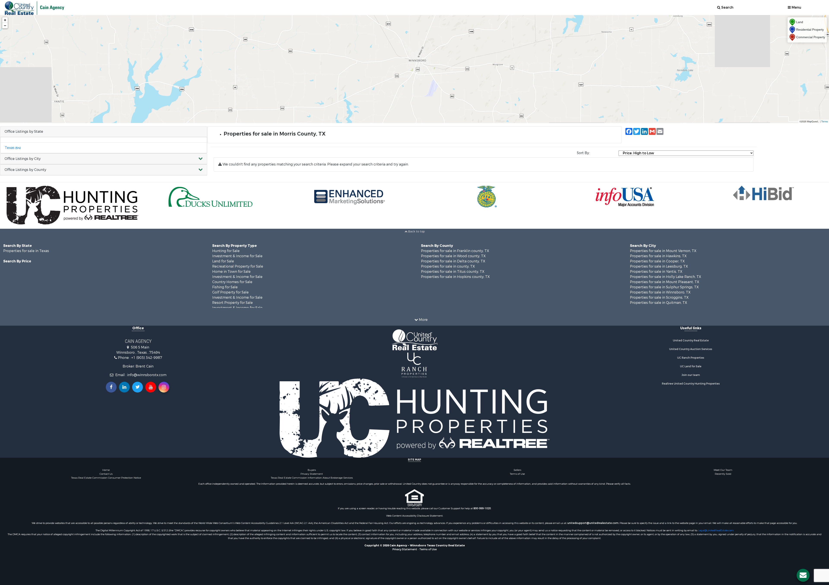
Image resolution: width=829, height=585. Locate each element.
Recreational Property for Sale (237, 266)
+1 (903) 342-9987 (146, 357)
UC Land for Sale (690, 366)
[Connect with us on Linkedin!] (124, 387)
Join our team (691, 375)
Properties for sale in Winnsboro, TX (660, 292)
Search (726, 7)
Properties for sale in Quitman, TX (658, 302)
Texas (13, 147)
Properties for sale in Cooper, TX (657, 261)
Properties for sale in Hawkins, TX (658, 256)
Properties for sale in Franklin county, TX (455, 251)
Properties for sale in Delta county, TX (453, 261)
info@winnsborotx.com (146, 375)
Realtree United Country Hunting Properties (691, 383)
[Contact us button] (803, 575)
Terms (824, 121)
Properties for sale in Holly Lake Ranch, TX (665, 276)
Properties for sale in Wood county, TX (453, 256)
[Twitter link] (137, 387)
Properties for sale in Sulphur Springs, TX (664, 287)
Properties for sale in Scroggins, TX (659, 297)
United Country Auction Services (690, 349)
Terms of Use (517, 474)
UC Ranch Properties (690, 358)
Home (106, 470)
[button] (103, 159)
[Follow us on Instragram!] (163, 387)
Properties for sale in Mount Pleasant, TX (664, 282)
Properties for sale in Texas (26, 251)
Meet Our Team (723, 470)
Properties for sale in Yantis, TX (656, 271)
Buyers (312, 470)
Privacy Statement (312, 474)
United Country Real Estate (691, 340)
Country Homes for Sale (232, 282)
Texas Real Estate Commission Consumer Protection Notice (106, 477)
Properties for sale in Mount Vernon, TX (663, 251)
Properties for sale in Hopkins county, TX (455, 276)
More (423, 319)
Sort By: (583, 153)
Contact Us (106, 474)
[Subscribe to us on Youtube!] (150, 387)
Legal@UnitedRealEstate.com (716, 530)
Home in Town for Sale (231, 271)
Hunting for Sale (226, 251)
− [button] (5, 25)
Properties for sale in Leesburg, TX (659, 266)
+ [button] (5, 20)
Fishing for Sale (225, 287)
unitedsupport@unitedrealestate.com (593, 523)
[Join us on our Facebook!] (111, 387)
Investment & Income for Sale (237, 256)
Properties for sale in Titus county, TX (452, 271)
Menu (796, 7)
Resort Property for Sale (232, 302)
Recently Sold (723, 474)
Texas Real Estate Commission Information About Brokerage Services (312, 477)
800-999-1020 (482, 508)
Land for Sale (223, 261)
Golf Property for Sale (230, 292)
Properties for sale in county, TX (448, 266)
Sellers (517, 470)
